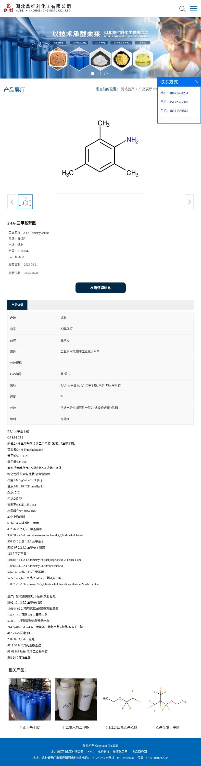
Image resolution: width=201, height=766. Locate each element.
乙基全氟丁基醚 (168, 727)
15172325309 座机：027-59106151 (112, 758)
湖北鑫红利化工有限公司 (67, 752)
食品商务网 (139, 752)
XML (91, 752)
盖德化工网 (120, 752)
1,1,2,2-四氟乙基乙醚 (122, 727)
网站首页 (128, 89)
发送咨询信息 (100, 288)
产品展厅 (145, 89)
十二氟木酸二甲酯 (75, 727)
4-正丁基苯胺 (30, 727)
